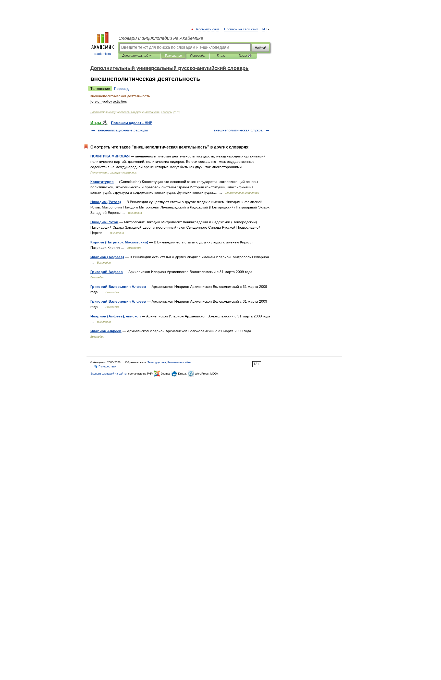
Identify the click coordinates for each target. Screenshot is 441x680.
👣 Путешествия (105, 366)
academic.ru (102, 54)
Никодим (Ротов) (105, 202)
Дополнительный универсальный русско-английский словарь (139, 55)
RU (264, 29)
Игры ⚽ (245, 55)
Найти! (260, 48)
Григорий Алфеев (106, 272)
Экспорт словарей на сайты (108, 373)
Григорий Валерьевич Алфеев (118, 287)
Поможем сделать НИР (131, 123)
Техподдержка (157, 362)
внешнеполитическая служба (238, 130)
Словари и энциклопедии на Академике (160, 38)
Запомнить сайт (207, 29)
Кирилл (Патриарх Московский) (119, 242)
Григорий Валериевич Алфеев (118, 301)
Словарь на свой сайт (241, 29)
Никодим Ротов (104, 222)
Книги (221, 55)
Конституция (102, 182)
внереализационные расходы (123, 130)
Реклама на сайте (179, 362)
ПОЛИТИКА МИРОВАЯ (110, 156)
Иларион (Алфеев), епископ (115, 316)
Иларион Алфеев (105, 331)
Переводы (197, 55)
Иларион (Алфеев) (107, 257)
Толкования (173, 55)
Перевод (121, 88)
